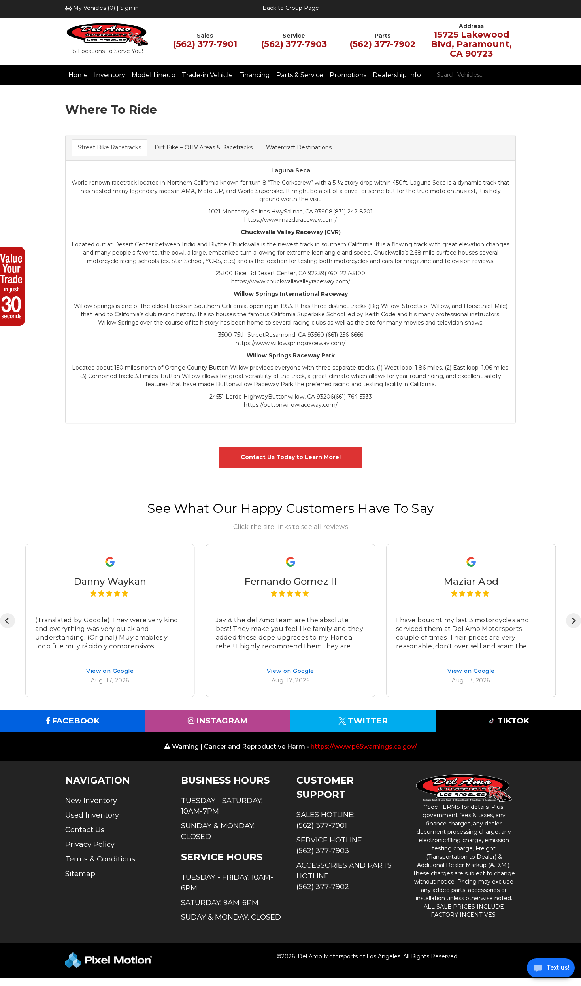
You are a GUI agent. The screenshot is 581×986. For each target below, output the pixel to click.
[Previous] (7, 620)
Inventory (109, 75)
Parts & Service (299, 75)
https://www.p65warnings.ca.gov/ (364, 746)
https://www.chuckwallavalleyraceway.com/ (290, 281)
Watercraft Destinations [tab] (299, 147)
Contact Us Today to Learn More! (291, 457)
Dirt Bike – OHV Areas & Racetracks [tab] (204, 147)
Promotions (348, 75)
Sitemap (80, 873)
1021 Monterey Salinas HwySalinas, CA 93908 (271, 211)
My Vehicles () (94, 7)
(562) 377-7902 (382, 44)
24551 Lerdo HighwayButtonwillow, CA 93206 (271, 396)
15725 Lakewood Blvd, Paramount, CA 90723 (471, 44)
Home (78, 75)
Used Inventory (92, 815)
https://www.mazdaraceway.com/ (290, 219)
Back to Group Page (290, 7)
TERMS (450, 806)
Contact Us (84, 829)
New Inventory (91, 800)
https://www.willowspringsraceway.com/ (290, 343)
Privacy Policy (90, 844)
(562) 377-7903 (294, 44)
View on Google (110, 671)
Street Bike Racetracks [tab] (109, 147)
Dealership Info (397, 75)
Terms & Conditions (100, 859)
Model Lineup (153, 75)
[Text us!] (551, 970)
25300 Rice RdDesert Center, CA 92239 (270, 273)
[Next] (573, 620)
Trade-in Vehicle (207, 75)
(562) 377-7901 (205, 44)
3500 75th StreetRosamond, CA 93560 (272, 334)
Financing (254, 75)
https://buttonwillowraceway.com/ (291, 404)
